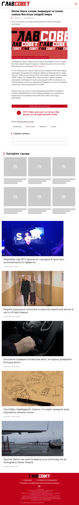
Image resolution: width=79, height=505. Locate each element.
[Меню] (75, 4)
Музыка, (6, 266)
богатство (17, 127)
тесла (53, 127)
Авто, (5, 485)
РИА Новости (39, 66)
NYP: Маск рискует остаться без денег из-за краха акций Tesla (41, 113)
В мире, (6, 502)
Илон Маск (30, 127)
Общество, (7, 316)
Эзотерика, (7, 416)
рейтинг (43, 127)
